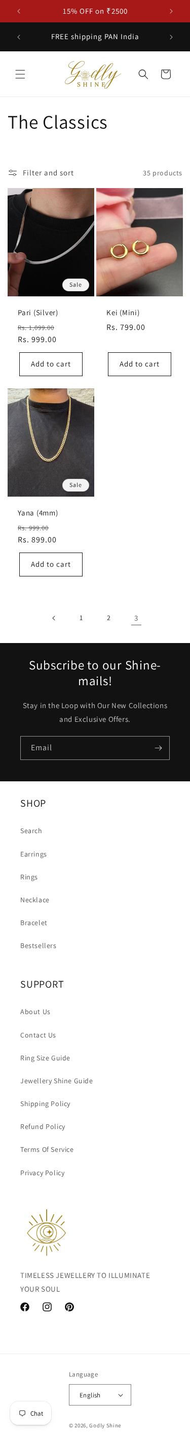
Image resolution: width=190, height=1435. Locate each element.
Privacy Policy (42, 1172)
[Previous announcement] (19, 11)
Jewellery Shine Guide (56, 1080)
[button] (20, 74)
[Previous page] (54, 618)
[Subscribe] (158, 748)
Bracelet (34, 922)
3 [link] (136, 618)
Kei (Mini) (123, 312)
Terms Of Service (47, 1149)
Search (31, 830)
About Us (35, 1011)
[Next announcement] (171, 11)
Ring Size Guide (45, 1057)
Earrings (33, 854)
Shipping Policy (45, 1103)
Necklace (35, 899)
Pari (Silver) (38, 312)
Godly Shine (105, 1425)
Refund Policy (42, 1126)
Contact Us (38, 1035)
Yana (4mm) (38, 512)
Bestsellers (38, 945)
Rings (29, 876)
